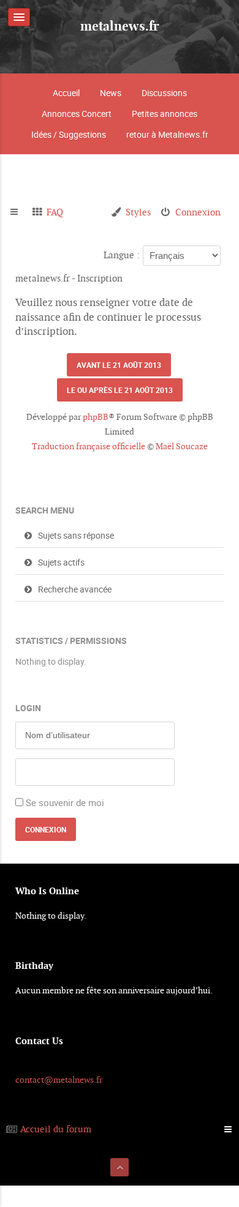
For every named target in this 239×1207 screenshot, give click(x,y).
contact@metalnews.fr (58, 1079)
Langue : (122, 255)
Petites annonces (164, 113)
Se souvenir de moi (65, 802)
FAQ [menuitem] (55, 212)
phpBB (95, 416)
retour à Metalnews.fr (167, 134)
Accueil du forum (55, 1129)
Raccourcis (19, 212)
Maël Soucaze (182, 446)
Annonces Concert (77, 113)
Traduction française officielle (88, 446)
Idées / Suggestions (68, 134)
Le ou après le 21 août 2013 (120, 390)
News (110, 93)
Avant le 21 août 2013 (119, 365)
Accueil (66, 93)
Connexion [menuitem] (198, 212)
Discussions (164, 93)
